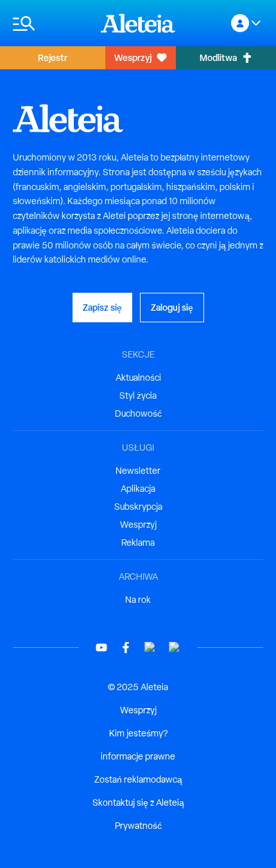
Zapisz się (102, 307)
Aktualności (138, 377)
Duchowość (138, 413)
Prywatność (138, 825)
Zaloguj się (172, 307)
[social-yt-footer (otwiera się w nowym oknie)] (101, 647)
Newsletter (138, 470)
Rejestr (52, 57)
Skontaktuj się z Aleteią (138, 802)
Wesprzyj (132, 57)
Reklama (138, 542)
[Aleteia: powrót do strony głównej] (138, 23)
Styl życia (138, 395)
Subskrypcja (138, 506)
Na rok (138, 599)
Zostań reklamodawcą (138, 779)
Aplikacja (138, 488)
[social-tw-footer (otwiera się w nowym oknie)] (150, 647)
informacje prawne (138, 756)
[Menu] (50, 23)
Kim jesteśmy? (138, 733)
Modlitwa (218, 57)
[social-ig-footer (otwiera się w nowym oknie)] (174, 647)
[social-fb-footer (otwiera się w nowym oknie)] (126, 647)
